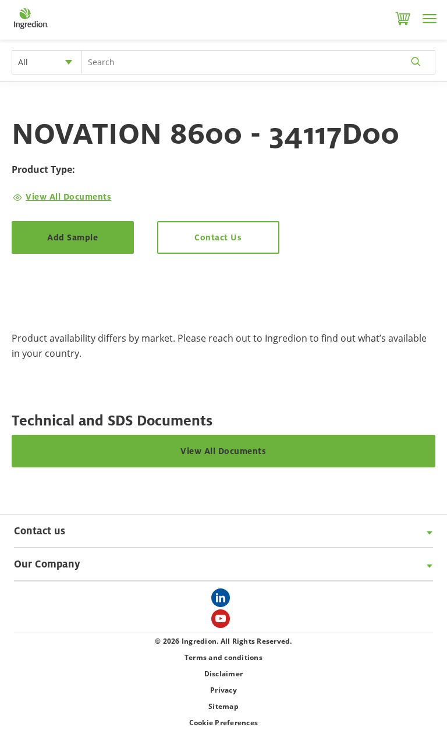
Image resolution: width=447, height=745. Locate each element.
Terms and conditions (223, 657)
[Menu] (429, 18)
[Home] (30, 29)
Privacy (223, 690)
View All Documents (68, 196)
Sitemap (223, 706)
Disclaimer (223, 674)
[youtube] (223, 622)
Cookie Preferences (223, 723)
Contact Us (218, 237)
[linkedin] (223, 601)
